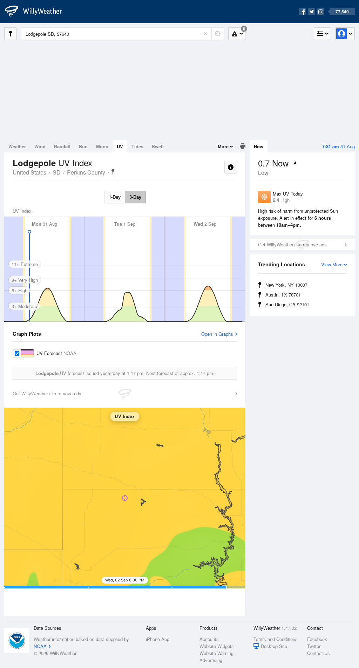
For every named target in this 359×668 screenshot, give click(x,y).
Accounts (209, 639)
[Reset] (205, 33)
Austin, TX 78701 (283, 294)
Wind (40, 146)
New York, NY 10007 (286, 284)
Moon (102, 146)
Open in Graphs (217, 333)
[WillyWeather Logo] (37, 11)
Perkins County (86, 172)
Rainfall (62, 146)
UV (120, 146)
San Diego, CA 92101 (287, 304)
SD (57, 172)
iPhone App (157, 639)
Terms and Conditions (275, 639)
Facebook (317, 639)
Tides (137, 146)
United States (29, 172)
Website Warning (216, 653)
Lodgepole (112, 172)
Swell (158, 146)
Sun (83, 146)
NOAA (40, 646)
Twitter (313, 646)
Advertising (210, 660)
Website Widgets (216, 646)
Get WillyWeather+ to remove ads (292, 244)
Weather (17, 146)
